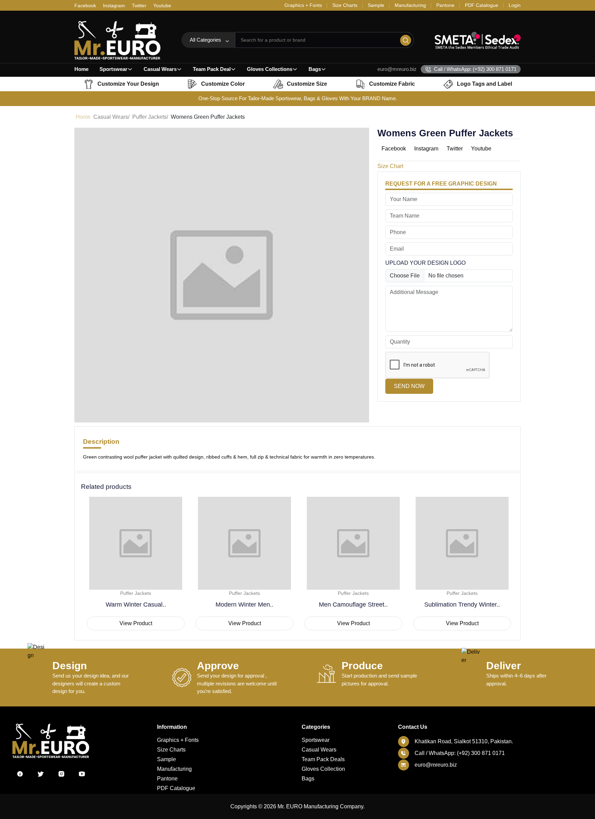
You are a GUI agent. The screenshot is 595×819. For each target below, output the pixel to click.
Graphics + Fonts (178, 740)
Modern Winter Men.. (244, 604)
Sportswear (113, 69)
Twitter (139, 5)
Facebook (85, 5)
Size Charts (171, 750)
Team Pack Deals (323, 759)
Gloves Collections (269, 69)
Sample (166, 759)
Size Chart (390, 166)
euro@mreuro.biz (397, 69)
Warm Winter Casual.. (136, 604)
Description (101, 441)
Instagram (114, 5)
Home (81, 69)
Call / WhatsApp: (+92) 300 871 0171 (475, 69)
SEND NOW (409, 386)
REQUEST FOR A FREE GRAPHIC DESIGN (441, 184)
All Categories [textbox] (205, 40)
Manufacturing (174, 769)
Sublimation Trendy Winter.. (462, 604)
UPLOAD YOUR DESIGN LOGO (425, 263)
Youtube (162, 5)
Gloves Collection (323, 769)
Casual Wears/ (111, 117)
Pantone (167, 778)
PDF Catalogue (176, 788)
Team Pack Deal (212, 69)
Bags (315, 69)
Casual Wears (160, 69)
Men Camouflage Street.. (353, 604)
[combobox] (208, 40)
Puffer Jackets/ (150, 117)
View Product (135, 623)
